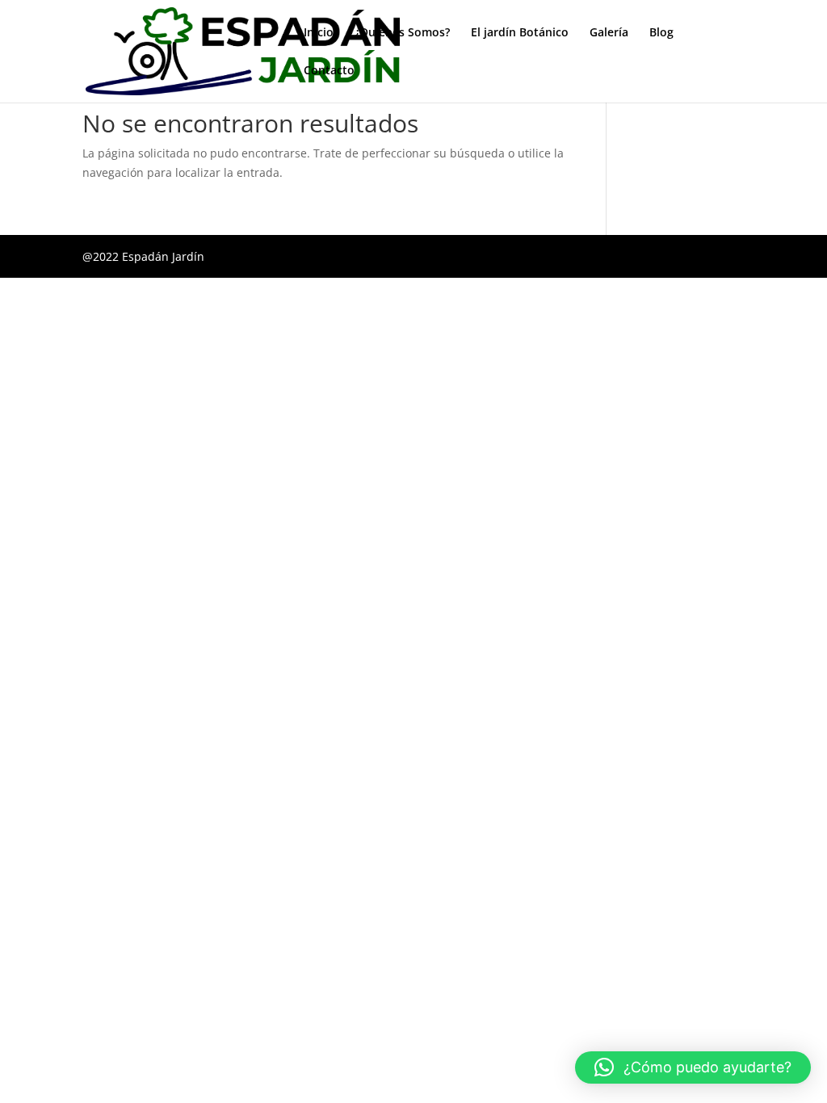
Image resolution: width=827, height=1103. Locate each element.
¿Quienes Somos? (402, 33)
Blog (661, 33)
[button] (693, 1067)
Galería (609, 33)
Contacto (329, 71)
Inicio (319, 33)
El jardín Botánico (520, 33)
